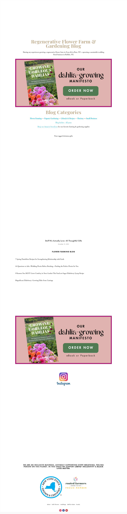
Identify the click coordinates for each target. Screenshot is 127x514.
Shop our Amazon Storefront (47, 127)
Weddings (63, 504)
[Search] (32, 3)
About (49, 504)
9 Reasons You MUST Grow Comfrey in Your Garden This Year (37, 273)
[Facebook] (63, 510)
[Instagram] (60, 510)
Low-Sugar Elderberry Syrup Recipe (71, 273)
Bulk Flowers (55, 504)
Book (106, 7)
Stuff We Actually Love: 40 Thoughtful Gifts (63, 241)
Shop (96, 7)
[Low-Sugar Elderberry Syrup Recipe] (71, 270)
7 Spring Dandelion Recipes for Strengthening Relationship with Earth (39, 259)
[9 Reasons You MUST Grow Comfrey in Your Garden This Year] (37, 270)
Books (78, 504)
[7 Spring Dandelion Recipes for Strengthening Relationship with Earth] (39, 256)
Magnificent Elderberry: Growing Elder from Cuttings (34, 280)
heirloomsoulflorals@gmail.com (77, 287)
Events (101, 7)
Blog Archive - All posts (63, 123)
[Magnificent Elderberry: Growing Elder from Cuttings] (34, 277)
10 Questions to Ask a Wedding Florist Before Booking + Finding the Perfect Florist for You (46, 266)
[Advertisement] (63, 21)
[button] (27, 401)
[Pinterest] (66, 510)
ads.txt (63, 472)
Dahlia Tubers (71, 504)
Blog (110, 7)
